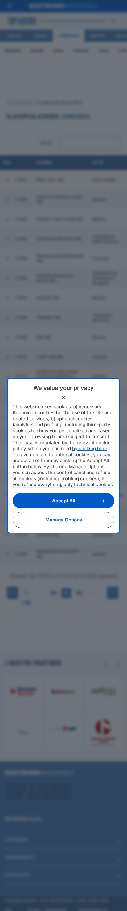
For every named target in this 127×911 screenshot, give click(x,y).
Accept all (63, 501)
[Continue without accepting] (63, 397)
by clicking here (89, 448)
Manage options (63, 520)
